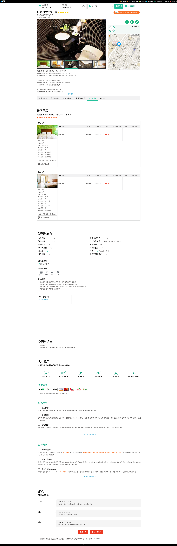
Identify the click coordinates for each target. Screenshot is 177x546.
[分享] (127, 22)
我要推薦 (83, 532)
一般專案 (61, 134)
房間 (56, 98)
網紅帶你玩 (158, 1)
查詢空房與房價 (43, 160)
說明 (94, 98)
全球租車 (150, 1)
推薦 (103, 98)
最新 (44, 98)
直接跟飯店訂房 (133, 1)
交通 (81, 98)
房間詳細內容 (44, 164)
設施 (68, 98)
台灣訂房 (124, 1)
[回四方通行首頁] (3, 1)
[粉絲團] (132, 22)
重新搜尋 (119, 6)
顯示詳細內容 (43, 299)
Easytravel (91, 544)
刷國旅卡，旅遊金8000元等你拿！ (128, 12)
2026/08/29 (98, 134)
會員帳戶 (174, 1)
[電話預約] (137, 22)
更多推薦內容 (96, 532)
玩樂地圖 (166, 1)
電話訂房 (53, 160)
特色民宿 (143, 1)
